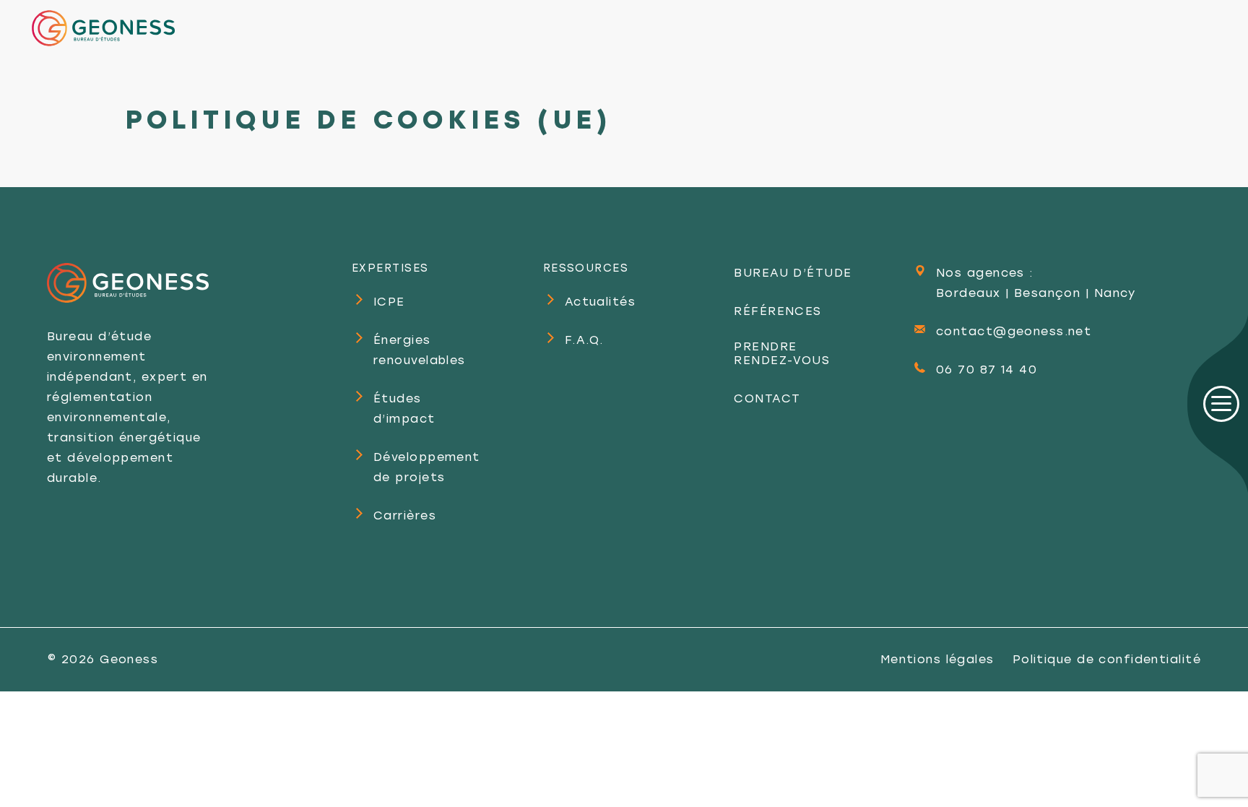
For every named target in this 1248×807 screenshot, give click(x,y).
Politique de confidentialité (1107, 659)
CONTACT (767, 398)
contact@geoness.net (1013, 331)
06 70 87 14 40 (986, 369)
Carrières (404, 515)
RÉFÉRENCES (777, 311)
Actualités (600, 301)
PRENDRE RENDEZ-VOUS (782, 353)
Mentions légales (937, 659)
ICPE (389, 301)
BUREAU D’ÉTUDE (793, 273)
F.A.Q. (584, 340)
